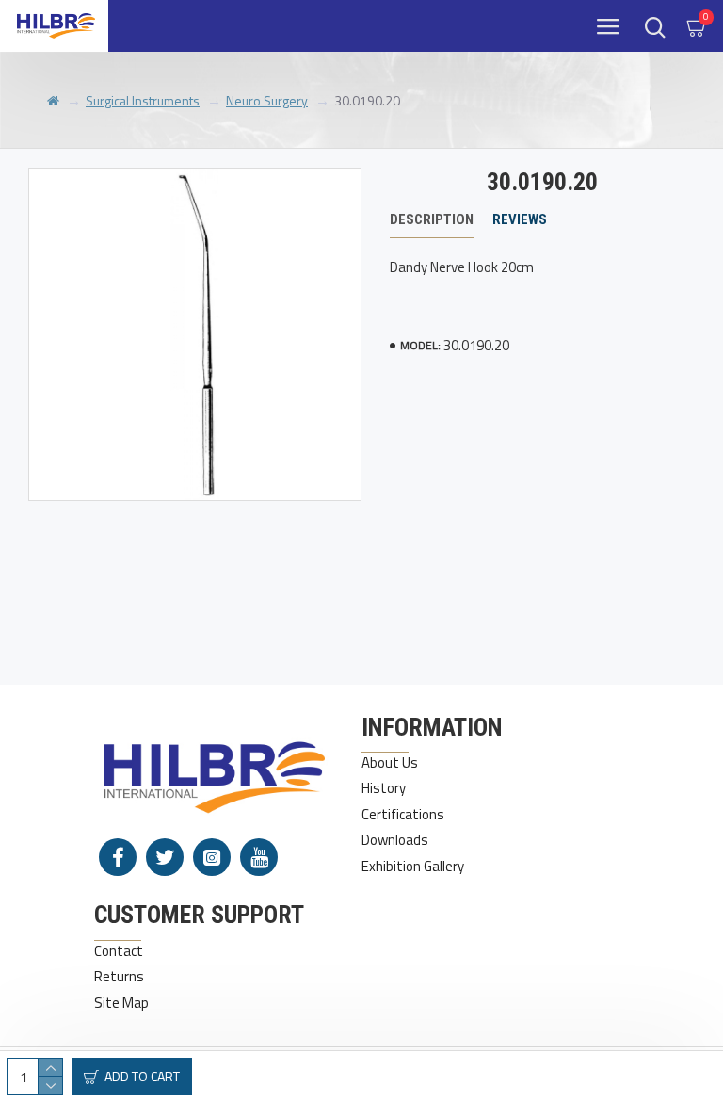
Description (432, 219)
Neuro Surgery (267, 100)
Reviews (519, 219)
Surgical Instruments (143, 100)
